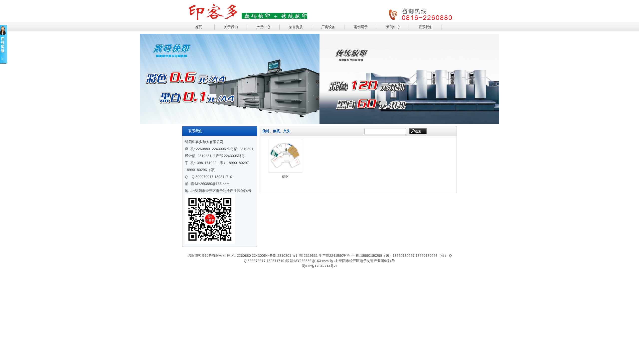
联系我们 (426, 27)
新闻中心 (393, 27)
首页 (198, 27)
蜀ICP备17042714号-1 (319, 266)
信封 (285, 177)
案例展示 (361, 27)
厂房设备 (328, 27)
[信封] (285, 171)
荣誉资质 (296, 27)
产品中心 (263, 27)
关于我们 (231, 27)
